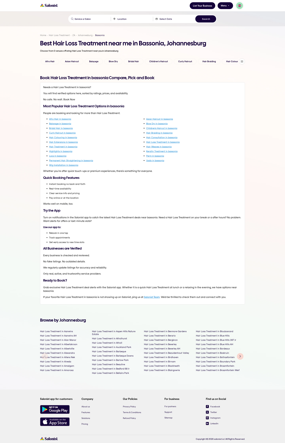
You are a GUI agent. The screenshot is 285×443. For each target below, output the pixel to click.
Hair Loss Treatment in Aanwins (56, 331)
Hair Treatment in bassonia (63, 146)
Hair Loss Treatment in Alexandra (57, 352)
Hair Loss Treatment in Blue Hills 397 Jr (216, 340)
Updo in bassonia (155, 160)
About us (85, 406)
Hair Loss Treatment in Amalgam (57, 365)
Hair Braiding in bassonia (159, 132)
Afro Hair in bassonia (60, 119)
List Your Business (202, 5)
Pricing (84, 424)
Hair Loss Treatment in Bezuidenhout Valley (166, 352)
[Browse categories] (242, 61)
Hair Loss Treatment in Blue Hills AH (214, 344)
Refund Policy (129, 418)
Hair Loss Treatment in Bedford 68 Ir (111, 368)
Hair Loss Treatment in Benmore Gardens (165, 331)
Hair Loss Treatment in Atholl (107, 342)
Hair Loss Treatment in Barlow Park (110, 360)
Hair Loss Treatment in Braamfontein (215, 365)
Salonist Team (152, 297)
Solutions (85, 418)
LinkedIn (214, 423)
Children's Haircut (158, 61)
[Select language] (239, 5)
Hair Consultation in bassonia (161, 137)
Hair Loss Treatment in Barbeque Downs (112, 355)
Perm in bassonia (155, 155)
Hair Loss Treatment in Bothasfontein (215, 357)
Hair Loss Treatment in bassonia (163, 142)
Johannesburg (85, 35)
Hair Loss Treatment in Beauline (108, 364)
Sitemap (168, 417)
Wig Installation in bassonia (63, 165)
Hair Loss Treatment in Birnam (159, 361)
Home (43, 35)
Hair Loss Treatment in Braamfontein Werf (218, 370)
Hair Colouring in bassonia (63, 137)
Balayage (93, 61)
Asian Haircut (72, 61)
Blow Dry (113, 61)
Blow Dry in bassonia (157, 123)
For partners (170, 406)
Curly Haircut (185, 61)
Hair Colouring (233, 61)
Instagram (215, 418)
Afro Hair (50, 61)
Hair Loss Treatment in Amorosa (56, 370)
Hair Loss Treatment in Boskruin (212, 352)
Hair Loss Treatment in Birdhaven (161, 357)
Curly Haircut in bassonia (62, 132)
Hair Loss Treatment (59, 35)
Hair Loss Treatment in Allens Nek (57, 357)
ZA (73, 35)
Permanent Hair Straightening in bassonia (71, 160)
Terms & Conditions (132, 412)
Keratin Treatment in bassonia (162, 151)
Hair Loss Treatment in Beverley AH (162, 348)
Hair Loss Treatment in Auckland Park (111, 347)
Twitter (213, 412)
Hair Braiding (209, 61)
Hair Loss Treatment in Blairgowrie (162, 370)
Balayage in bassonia (60, 123)
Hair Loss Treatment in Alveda (55, 361)
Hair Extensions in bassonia (63, 142)
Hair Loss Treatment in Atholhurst (109, 338)
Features (85, 412)
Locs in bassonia (57, 155)
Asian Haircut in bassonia (159, 119)
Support (168, 412)
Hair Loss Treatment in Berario (160, 335)
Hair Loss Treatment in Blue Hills (212, 335)
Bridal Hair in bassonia (61, 128)
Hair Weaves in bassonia (159, 146)
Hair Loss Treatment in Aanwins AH (58, 335)
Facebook (215, 406)
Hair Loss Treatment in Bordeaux (213, 348)
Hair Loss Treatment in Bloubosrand (214, 331)
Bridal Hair (133, 61)
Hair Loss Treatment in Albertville (57, 348)
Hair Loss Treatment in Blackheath (162, 365)
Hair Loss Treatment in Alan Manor (58, 340)
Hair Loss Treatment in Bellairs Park (110, 373)
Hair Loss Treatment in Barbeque (109, 351)
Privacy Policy (129, 406)
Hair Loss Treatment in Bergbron (161, 340)
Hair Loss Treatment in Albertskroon (58, 344)
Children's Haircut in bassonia (161, 128)
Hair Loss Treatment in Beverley (160, 344)
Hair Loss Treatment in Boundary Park (215, 361)
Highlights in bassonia (60, 151)
